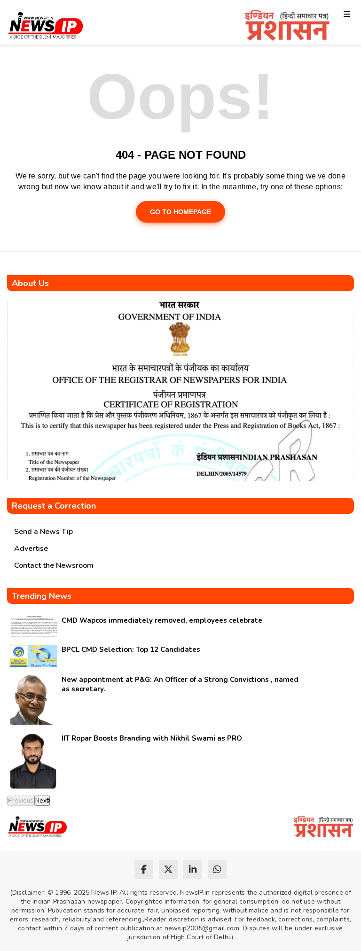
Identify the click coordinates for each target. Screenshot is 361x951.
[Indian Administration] (286, 27)
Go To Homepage (180, 212)
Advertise (31, 548)
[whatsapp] (217, 869)
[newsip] (46, 27)
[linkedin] (192, 869)
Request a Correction (54, 505)
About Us (30, 283)
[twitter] (168, 869)
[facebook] (143, 869)
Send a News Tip (43, 531)
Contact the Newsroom (54, 565)
